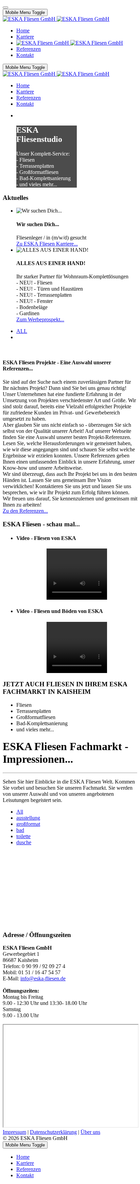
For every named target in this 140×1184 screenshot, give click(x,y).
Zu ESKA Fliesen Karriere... (47, 244)
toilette (23, 836)
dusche (23, 842)
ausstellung (28, 818)
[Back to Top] (5, 7)
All (19, 812)
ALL (21, 331)
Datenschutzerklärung (53, 1132)
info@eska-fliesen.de (43, 978)
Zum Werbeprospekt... (40, 319)
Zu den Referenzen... (25, 511)
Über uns (90, 1132)
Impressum (14, 1132)
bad (20, 830)
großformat (28, 824)
